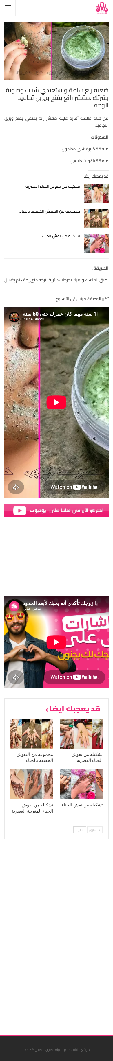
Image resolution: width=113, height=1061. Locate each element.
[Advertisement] (65, 935)
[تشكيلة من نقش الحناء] (96, 243)
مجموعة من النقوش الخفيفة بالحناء (49, 211)
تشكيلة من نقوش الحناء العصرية (52, 186)
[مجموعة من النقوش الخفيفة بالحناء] (96, 218)
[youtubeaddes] (56, 510)
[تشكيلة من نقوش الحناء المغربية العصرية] (31, 784)
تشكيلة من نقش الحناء (61, 236)
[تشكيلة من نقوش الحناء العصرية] (96, 193)
